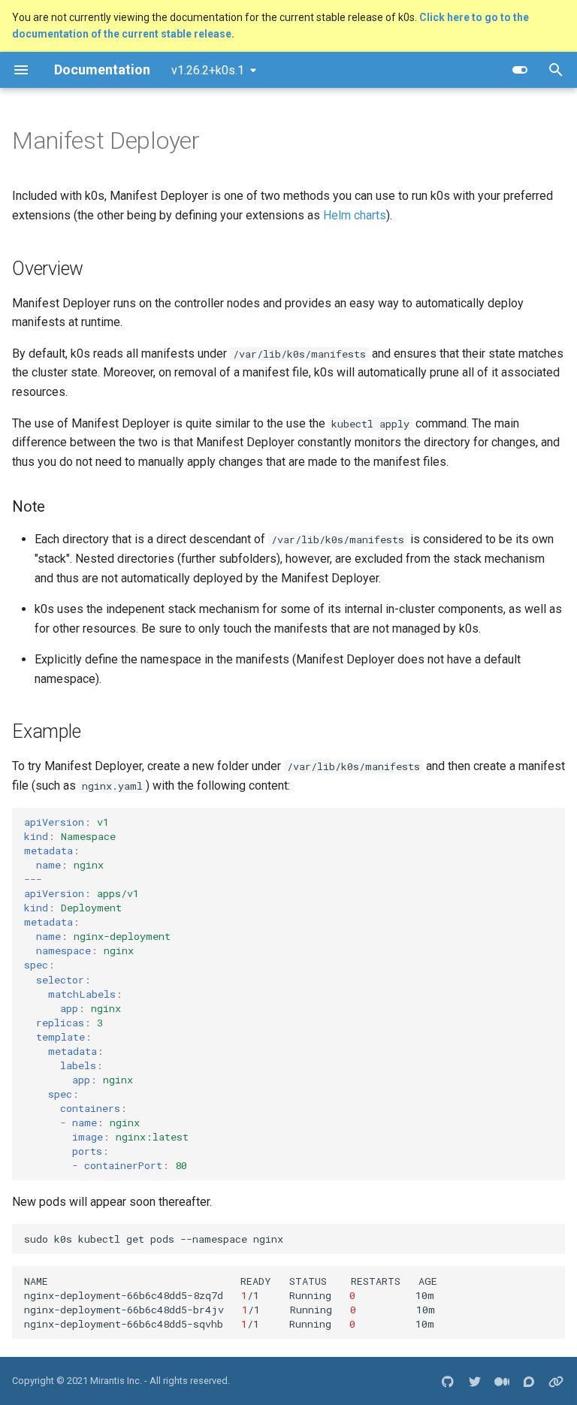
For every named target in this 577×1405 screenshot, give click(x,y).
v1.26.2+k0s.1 (207, 70)
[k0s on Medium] (502, 1381)
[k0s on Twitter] (475, 1381)
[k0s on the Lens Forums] (529, 1381)
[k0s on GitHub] (448, 1381)
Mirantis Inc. (116, 1380)
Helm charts (354, 215)
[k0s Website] (556, 1381)
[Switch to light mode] (520, 70)
